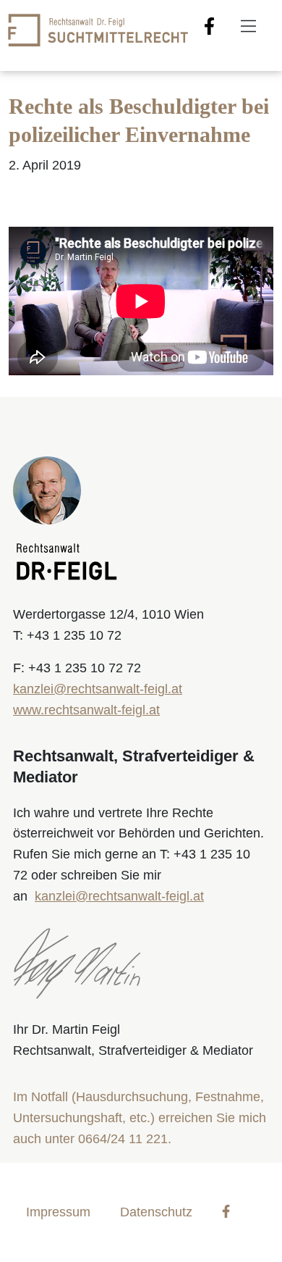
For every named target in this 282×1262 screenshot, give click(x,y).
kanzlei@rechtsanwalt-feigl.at (97, 689)
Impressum (58, 1212)
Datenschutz (156, 1212)
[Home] (97, 29)
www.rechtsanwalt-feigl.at (86, 710)
